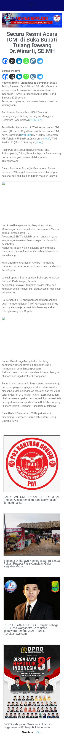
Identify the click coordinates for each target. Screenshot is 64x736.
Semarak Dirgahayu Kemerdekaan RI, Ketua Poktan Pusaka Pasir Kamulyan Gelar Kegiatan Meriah (32, 563)
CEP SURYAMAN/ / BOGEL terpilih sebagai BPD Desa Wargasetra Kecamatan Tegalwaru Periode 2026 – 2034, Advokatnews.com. (31, 629)
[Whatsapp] (26, 61)
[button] (32, 5)
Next (39, 732)
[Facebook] (5, 61)
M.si (47, 138)
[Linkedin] (19, 61)
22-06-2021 (35, 120)
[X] (12, 61)
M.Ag (39, 142)
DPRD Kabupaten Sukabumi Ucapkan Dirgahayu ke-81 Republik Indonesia (28, 726)
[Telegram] (40, 61)
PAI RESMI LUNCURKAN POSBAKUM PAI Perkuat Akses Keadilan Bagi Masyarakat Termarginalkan (31, 500)
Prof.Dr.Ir (26, 134)
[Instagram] (33, 61)
